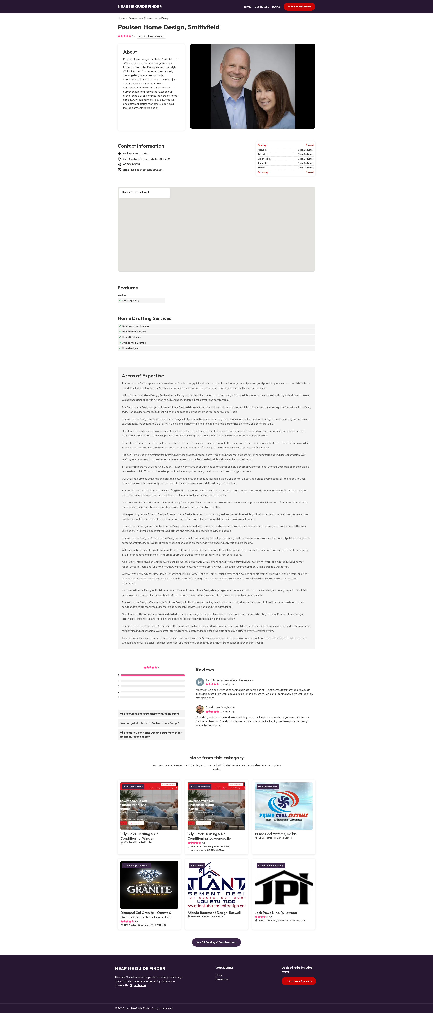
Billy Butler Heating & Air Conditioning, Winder (139, 836)
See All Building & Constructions (216, 942)
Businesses (262, 6)
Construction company (270, 865)
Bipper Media (138, 985)
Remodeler (197, 865)
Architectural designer (151, 36)
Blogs (276, 6)
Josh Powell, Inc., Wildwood (276, 912)
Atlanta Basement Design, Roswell (214, 912)
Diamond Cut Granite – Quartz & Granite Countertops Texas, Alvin (146, 914)
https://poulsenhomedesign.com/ (142, 169)
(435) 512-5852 (131, 164)
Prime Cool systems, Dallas (276, 834)
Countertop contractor (136, 865)
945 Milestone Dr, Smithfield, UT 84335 (146, 159)
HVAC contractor (133, 786)
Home (248, 6)
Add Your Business (300, 6)
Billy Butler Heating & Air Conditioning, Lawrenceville (209, 836)
